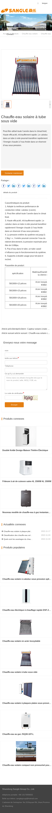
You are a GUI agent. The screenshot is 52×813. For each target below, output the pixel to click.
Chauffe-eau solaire (30, 34)
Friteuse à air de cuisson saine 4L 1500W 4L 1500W (26, 481)
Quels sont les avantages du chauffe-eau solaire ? (18, 539)
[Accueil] (18, 11)
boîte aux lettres (11, 358)
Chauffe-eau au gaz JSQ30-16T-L (18, 734)
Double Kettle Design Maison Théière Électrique (25, 450)
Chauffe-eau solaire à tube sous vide (19, 672)
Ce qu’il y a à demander (14, 374)
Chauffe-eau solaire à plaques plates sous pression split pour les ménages (26, 703)
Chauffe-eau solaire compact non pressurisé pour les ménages (26, 765)
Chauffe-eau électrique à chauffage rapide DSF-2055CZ (26, 610)
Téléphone (9, 366)
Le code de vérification (14, 393)
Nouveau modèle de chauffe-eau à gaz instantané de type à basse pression (26, 512)
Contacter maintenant (13, 173)
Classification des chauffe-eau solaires (18, 535)
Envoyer (14, 405)
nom (6, 351)
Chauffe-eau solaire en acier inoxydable (21, 641)
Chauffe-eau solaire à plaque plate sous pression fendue (18, 531)
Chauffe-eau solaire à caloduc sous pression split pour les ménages (26, 579)
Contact (10, 34)
